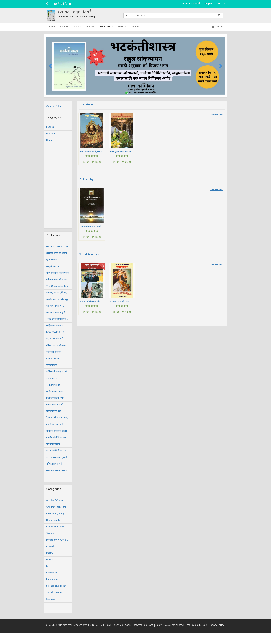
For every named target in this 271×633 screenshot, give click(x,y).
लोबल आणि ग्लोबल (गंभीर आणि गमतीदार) (99, 301)
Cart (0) (218, 26)
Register (209, 3)
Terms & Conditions (197, 625)
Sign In (221, 3)
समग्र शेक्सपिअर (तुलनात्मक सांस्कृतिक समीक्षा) (101, 151)
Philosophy (86, 179)
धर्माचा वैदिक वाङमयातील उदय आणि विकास (100, 226)
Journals (78, 26)
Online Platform (59, 4)
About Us (64, 26)
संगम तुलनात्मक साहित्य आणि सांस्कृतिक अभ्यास (131, 151)
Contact (135, 26)
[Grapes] (92, 130)
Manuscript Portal (190, 3)
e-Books (90, 26)
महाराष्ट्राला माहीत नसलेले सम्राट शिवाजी (127, 301)
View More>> (216, 114)
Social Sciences (89, 254)
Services (122, 26)
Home (52, 26)
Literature (86, 104)
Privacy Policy (217, 625)
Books (128, 625)
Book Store (106, 26)
